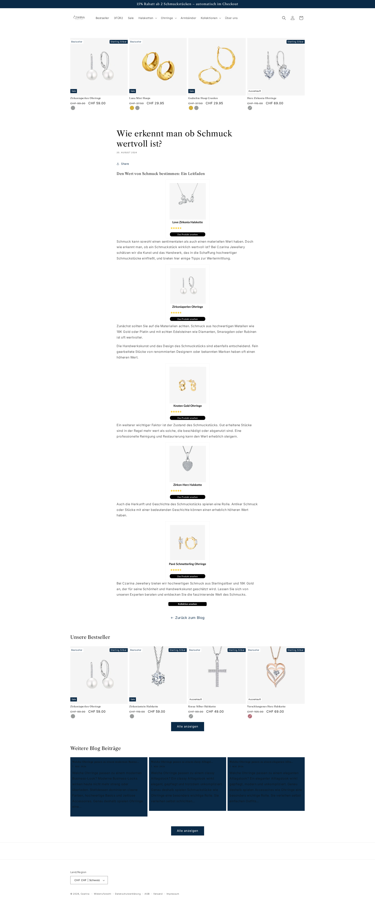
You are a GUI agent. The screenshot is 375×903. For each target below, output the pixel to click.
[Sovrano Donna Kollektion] (187, 604)
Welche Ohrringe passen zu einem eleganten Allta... (261, 761)
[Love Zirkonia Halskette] (187, 209)
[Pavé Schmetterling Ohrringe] (187, 550)
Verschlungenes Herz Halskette (266, 706)
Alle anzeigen (187, 726)
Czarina (85, 894)
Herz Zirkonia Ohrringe (261, 98)
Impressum (173, 893)
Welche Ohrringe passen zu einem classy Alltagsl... (182, 761)
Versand (158, 893)
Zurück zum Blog (190, 618)
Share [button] (125, 163)
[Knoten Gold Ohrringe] (187, 392)
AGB (147, 893)
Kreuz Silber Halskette (202, 706)
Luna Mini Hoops (139, 98)
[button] (147, 18)
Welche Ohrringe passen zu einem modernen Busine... (105, 761)
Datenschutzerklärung (128, 893)
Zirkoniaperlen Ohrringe (85, 98)
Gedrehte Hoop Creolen (203, 98)
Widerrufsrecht (102, 893)
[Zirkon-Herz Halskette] (187, 471)
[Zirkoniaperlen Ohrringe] (187, 293)
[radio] (72, 107)
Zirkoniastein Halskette (143, 706)
